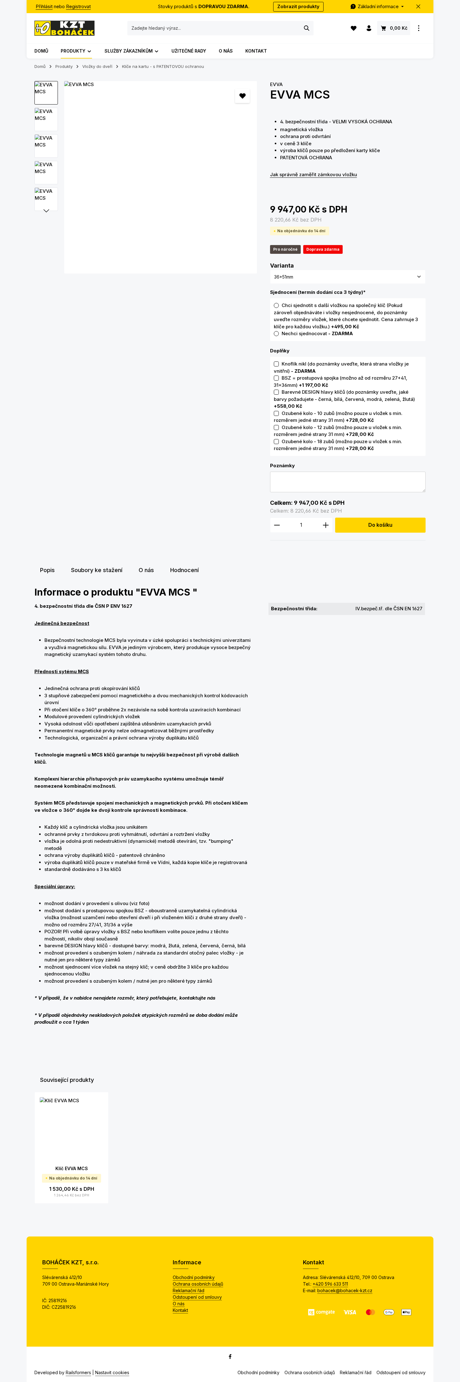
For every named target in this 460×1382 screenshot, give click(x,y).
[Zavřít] (418, 7)
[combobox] (213, 28)
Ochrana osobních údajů (198, 1284)
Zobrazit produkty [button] (298, 6)
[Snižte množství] (277, 525)
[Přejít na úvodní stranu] (64, 28)
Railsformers (78, 1372)
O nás (179, 1303)
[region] (146, 177)
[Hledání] (307, 28)
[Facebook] (230, 1357)
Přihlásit (44, 6)
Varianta (282, 265)
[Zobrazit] (418, 28)
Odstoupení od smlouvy (197, 1297)
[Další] (46, 211)
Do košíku (380, 525)
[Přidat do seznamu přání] (242, 96)
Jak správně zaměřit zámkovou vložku (313, 174)
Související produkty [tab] (67, 1080)
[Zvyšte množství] (326, 525)
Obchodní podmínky (194, 1277)
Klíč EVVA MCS (71, 1168)
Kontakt (180, 1310)
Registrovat (78, 6)
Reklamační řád (188, 1290)
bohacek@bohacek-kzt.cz (344, 1290)
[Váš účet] (369, 28)
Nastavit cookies (112, 1372)
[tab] (47, 570)
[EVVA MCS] (160, 177)
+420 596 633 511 (330, 1284)
